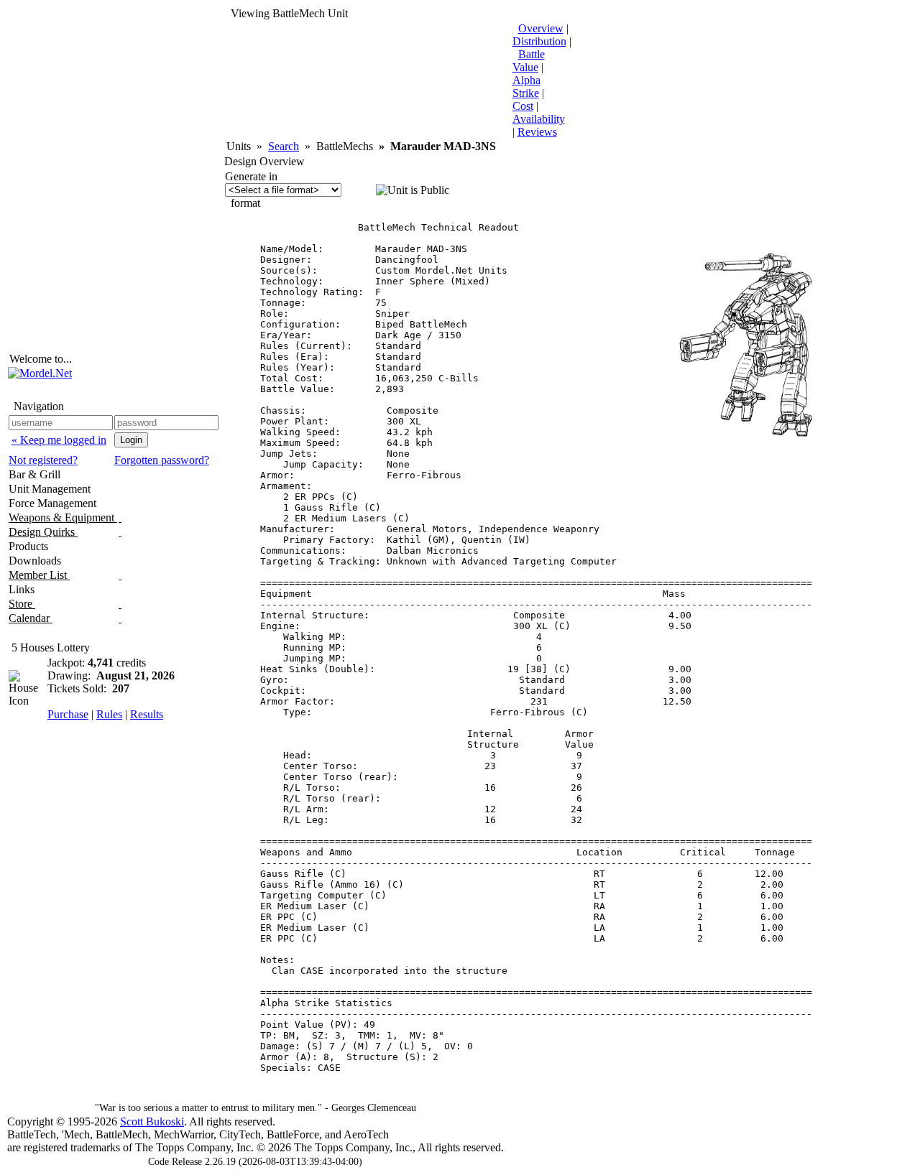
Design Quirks (43, 532)
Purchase (67, 714)
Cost (522, 106)
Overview (541, 28)
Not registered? (43, 460)
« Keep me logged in (59, 440)
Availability (538, 119)
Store (22, 604)
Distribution (539, 41)
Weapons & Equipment (63, 517)
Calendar (30, 618)
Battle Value (528, 60)
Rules (109, 714)
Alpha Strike (526, 86)
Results (146, 714)
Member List (39, 575)
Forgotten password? (161, 460)
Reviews (537, 132)
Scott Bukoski (152, 1121)
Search (283, 146)
